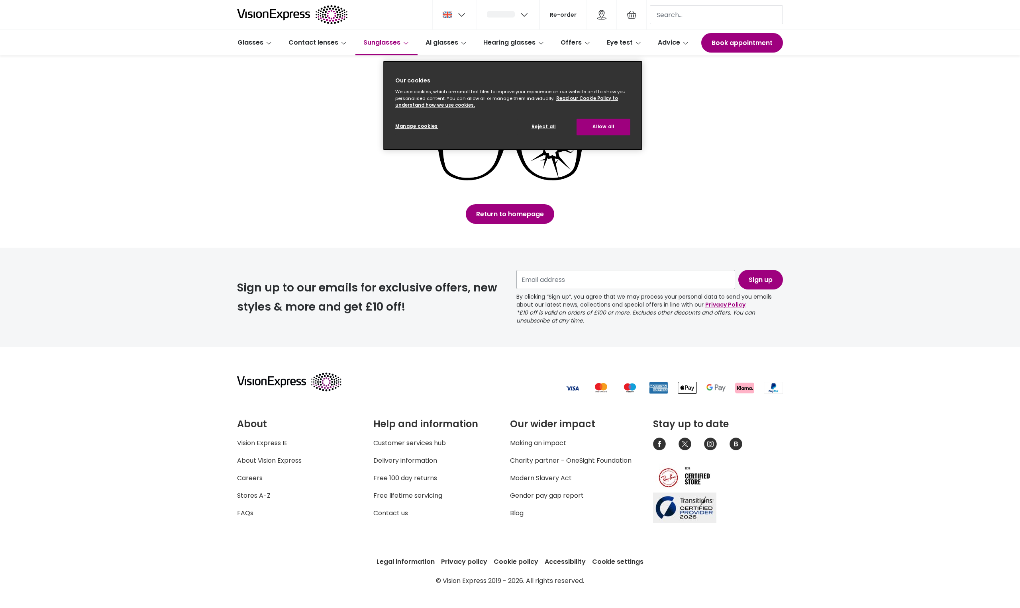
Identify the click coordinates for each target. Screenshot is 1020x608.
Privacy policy (464, 561)
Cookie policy (516, 561)
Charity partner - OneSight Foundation (571, 460)
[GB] (454, 14)
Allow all (603, 126)
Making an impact (538, 443)
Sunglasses (381, 42)
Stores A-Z (254, 495)
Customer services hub (409, 443)
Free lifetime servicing (407, 495)
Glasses (250, 42)
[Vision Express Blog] (736, 444)
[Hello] (508, 14)
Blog (517, 513)
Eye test (620, 42)
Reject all (544, 126)
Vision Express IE (262, 443)
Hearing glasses (509, 42)
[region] (512, 106)
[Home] (292, 14)
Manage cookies (416, 126)
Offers (571, 42)
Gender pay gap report (547, 495)
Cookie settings (617, 561)
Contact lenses (313, 42)
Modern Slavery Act (541, 478)
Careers (250, 478)
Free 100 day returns (405, 478)
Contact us (390, 513)
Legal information (406, 561)
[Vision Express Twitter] (685, 444)
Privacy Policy (725, 305)
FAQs (245, 513)
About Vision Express (269, 460)
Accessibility (565, 561)
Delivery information (405, 460)
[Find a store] (601, 14)
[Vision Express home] (297, 382)
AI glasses (442, 42)
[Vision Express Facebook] (659, 444)
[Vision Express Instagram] (710, 444)
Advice (669, 42)
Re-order (563, 15)
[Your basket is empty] (631, 14)
